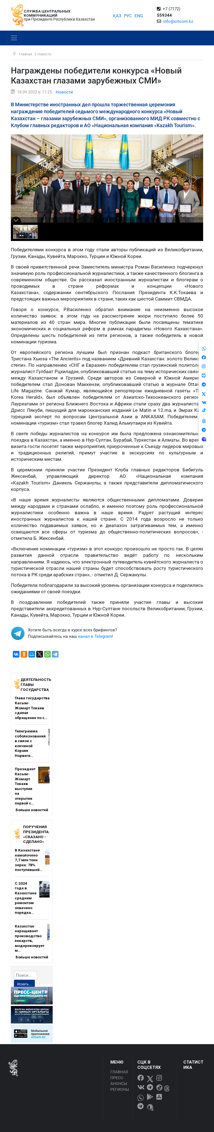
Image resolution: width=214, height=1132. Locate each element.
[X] (39, 654)
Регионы (119, 1089)
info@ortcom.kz (178, 21)
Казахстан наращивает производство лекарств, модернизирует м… (29, 938)
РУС (128, 15)
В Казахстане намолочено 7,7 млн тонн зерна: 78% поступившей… (28, 860)
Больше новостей (32, 810)
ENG (139, 15)
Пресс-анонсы (118, 1081)
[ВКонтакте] (16, 654)
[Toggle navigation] (14, 38)
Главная (119, 1072)
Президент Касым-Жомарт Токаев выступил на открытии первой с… (25, 786)
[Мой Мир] (31, 654)
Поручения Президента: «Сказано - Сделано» (36, 834)
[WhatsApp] (47, 654)
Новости (64, 92)
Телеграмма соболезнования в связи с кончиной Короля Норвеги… (30, 743)
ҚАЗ (117, 15)
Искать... (24, 984)
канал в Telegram (95, 636)
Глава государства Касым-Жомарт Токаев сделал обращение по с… (32, 708)
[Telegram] (55, 654)
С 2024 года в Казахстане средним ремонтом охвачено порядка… (26, 898)
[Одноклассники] (24, 654)
